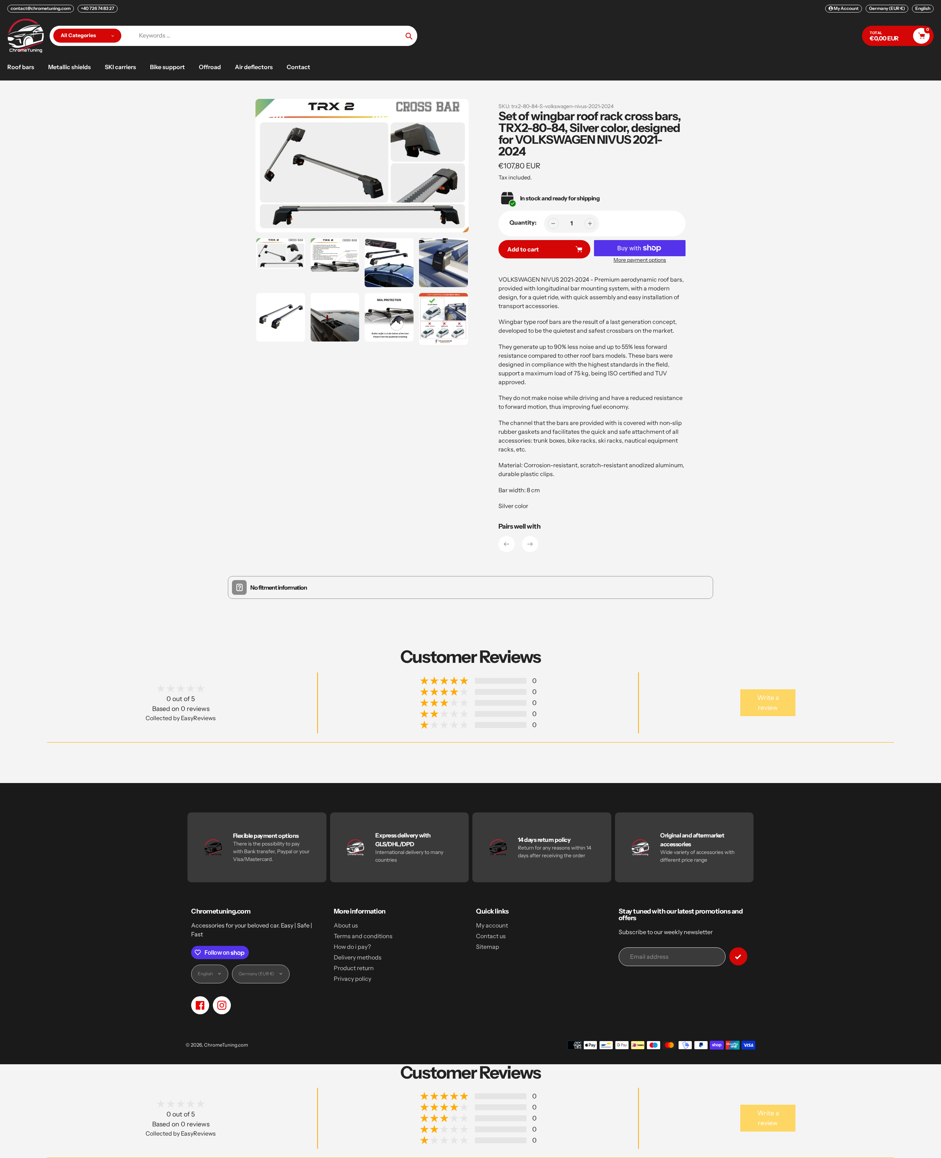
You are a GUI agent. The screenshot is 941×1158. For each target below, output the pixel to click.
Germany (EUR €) (887, 8)
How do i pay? (352, 946)
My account (492, 925)
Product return (354, 968)
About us (346, 925)
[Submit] (738, 956)
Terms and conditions (363, 936)
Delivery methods (358, 957)
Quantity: (523, 222)
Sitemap (487, 946)
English (922, 8)
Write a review (768, 702)
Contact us (491, 936)
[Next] (530, 544)
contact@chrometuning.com (41, 8)
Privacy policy (352, 978)
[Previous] (506, 544)
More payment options (639, 260)
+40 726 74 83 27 (97, 8)
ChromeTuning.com (226, 1045)
